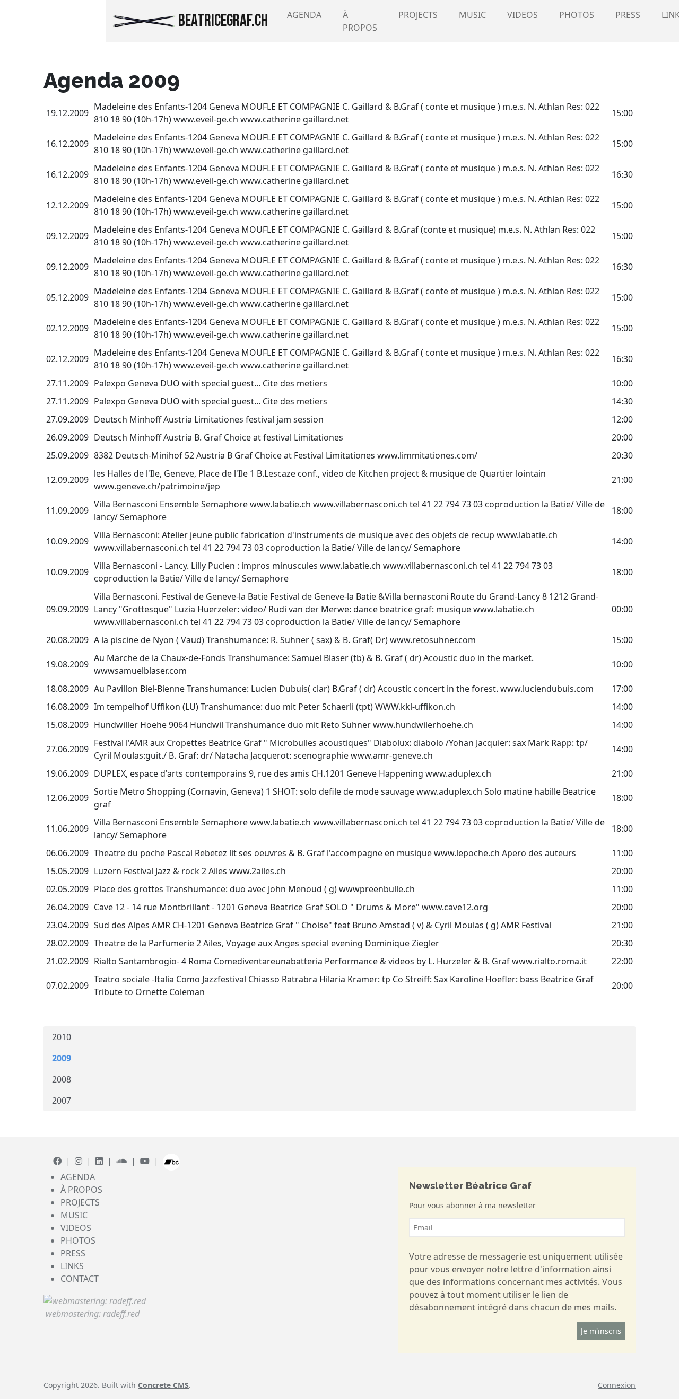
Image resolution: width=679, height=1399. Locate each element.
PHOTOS (576, 15)
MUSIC (472, 15)
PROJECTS (418, 15)
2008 (61, 1079)
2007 (61, 1100)
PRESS (627, 15)
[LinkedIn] (99, 1161)
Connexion (617, 1385)
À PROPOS (360, 21)
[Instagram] (78, 1161)
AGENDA (304, 15)
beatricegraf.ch (222, 21)
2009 (61, 1058)
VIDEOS (522, 15)
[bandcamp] (171, 1161)
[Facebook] (57, 1161)
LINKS (72, 1266)
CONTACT (79, 1278)
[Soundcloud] (121, 1161)
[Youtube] (145, 1161)
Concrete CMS (163, 1385)
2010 (61, 1037)
